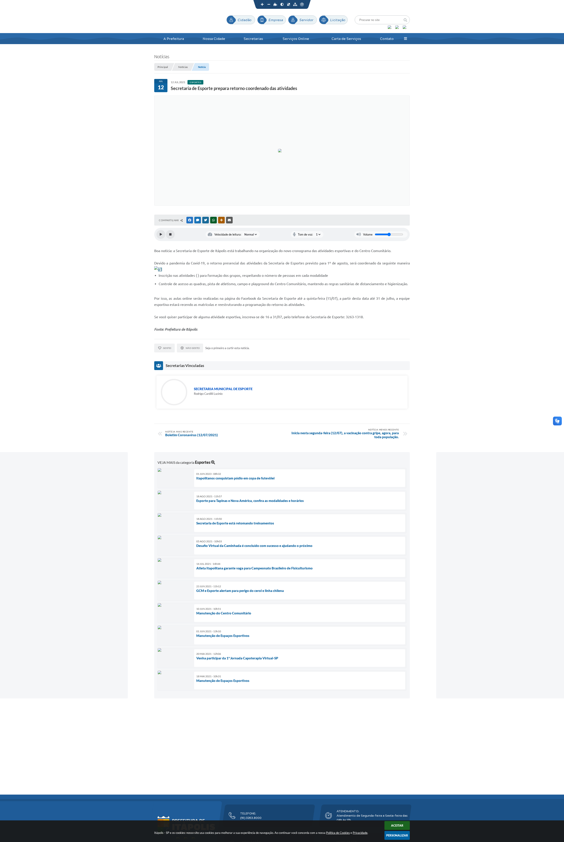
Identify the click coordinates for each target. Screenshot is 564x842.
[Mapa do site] (295, 4)
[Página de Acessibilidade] (302, 4)
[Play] (160, 234)
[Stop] (170, 234)
